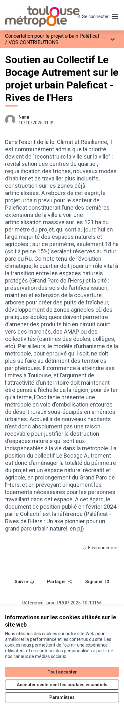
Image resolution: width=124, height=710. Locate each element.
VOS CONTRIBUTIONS (34, 42)
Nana (23, 117)
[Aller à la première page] (47, 16)
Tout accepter (62, 671)
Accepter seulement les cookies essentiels (62, 684)
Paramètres (62, 697)
